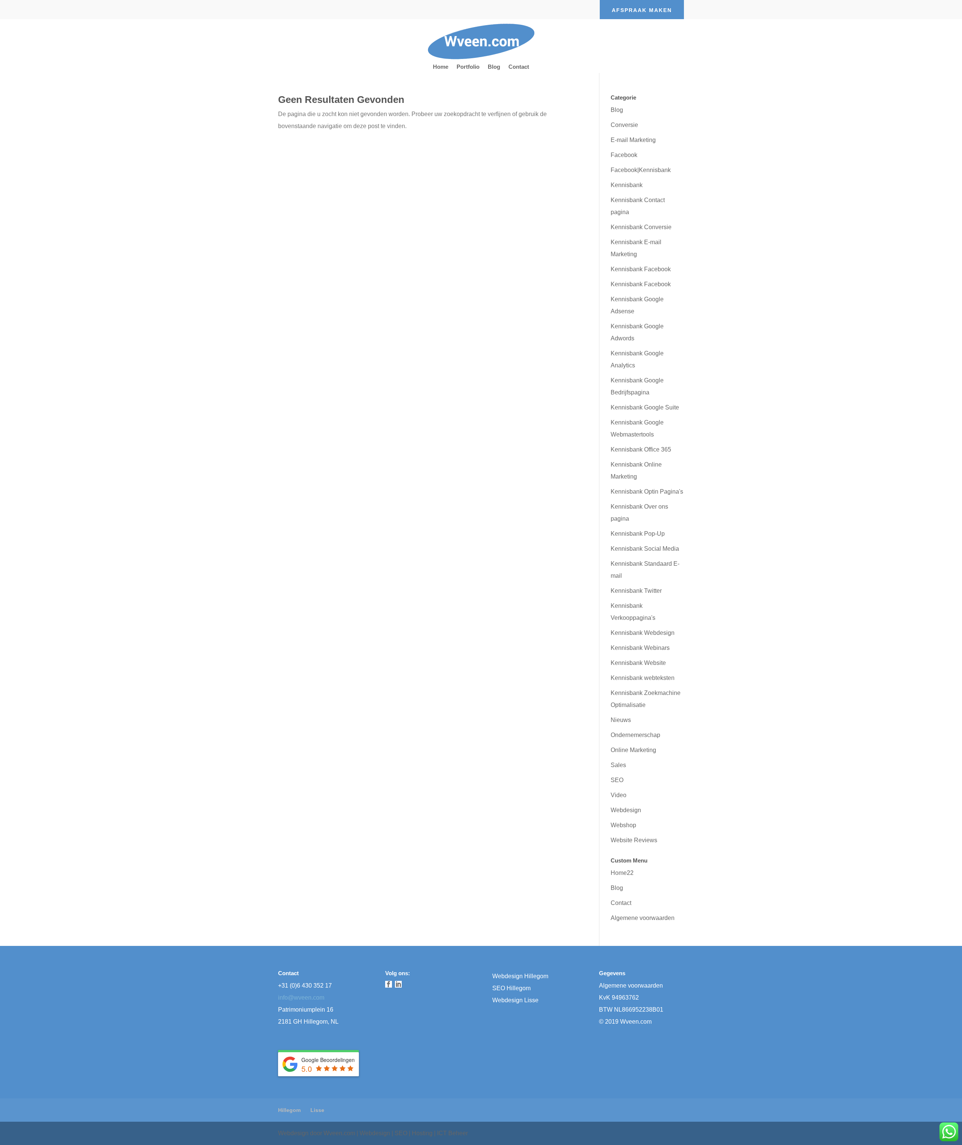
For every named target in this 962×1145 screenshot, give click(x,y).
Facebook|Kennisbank (641, 170)
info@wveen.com (301, 997)
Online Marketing (633, 750)
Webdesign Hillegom (520, 976)
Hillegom (289, 1110)
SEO (617, 780)
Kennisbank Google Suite (645, 407)
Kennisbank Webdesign (643, 633)
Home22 (622, 873)
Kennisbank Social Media (645, 548)
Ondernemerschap (635, 735)
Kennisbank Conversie (641, 227)
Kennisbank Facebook (641, 269)
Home (440, 67)
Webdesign (626, 810)
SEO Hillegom (511, 988)
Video (618, 795)
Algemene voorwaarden (643, 918)
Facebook (624, 155)
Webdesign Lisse (515, 1000)
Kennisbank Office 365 (641, 449)
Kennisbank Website (638, 663)
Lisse (317, 1110)
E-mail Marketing (633, 140)
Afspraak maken (642, 10)
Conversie (624, 125)
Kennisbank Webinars (640, 648)
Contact (518, 67)
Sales (618, 765)
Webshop (623, 825)
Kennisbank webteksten (643, 678)
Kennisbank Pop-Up (638, 533)
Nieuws (621, 720)
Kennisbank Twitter (636, 591)
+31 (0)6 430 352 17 (305, 985)
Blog (494, 67)
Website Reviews (634, 840)
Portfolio (468, 67)
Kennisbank (627, 185)
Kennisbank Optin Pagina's (647, 491)
